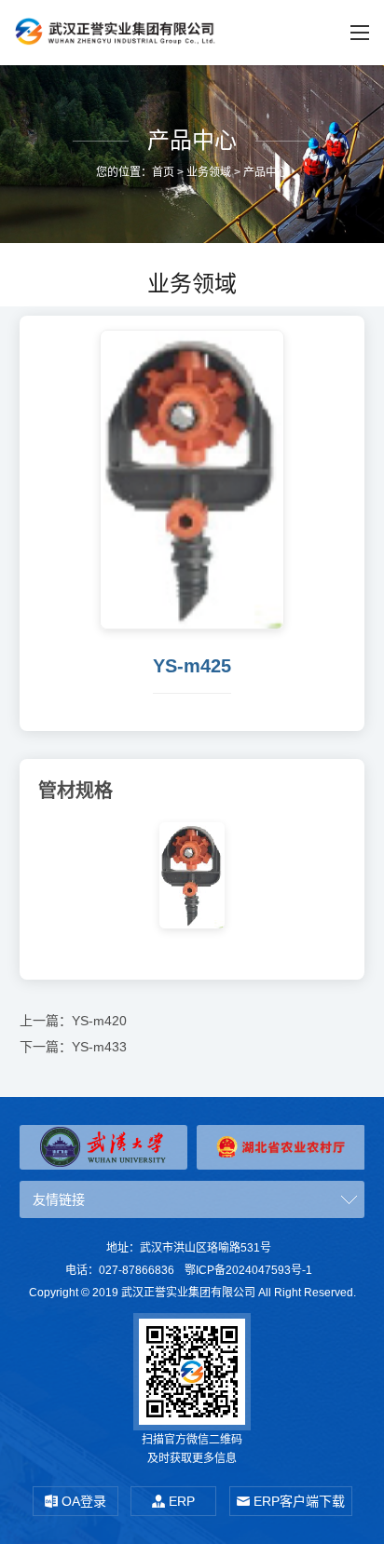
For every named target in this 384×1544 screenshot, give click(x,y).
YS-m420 (99, 1020)
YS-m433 (99, 1046)
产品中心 (265, 172)
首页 (163, 172)
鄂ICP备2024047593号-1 (248, 1270)
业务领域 (208, 172)
